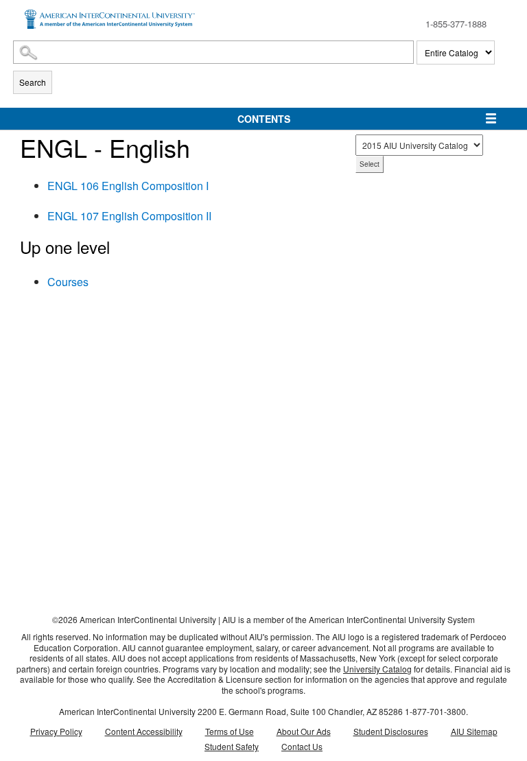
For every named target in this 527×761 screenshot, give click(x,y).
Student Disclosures (390, 731)
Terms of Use (229, 731)
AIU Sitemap (474, 731)
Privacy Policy (56, 731)
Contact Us (302, 746)
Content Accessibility (144, 731)
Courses (68, 282)
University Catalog (377, 669)
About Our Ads (304, 731)
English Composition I (128, 186)
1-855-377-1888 (456, 23)
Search (32, 82)
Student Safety (231, 746)
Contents (263, 119)
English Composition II (129, 216)
